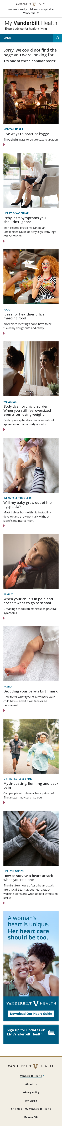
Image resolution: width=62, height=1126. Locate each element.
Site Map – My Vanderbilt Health (31, 1109)
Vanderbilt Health (31, 1076)
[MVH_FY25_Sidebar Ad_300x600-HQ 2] (31, 966)
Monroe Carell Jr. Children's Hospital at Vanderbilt (33, 11)
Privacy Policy (31, 1092)
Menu (7, 38)
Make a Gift (31, 1117)
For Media (31, 1100)
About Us (31, 1084)
